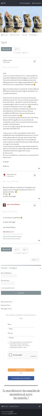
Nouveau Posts (5, 305)
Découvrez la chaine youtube (11, 238)
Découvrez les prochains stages (12, 236)
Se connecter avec (21, 378)
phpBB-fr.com (12, 414)
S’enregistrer (13, 268)
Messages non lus (6, 309)
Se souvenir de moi (8, 288)
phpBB (11, 412)
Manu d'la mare (11, 174)
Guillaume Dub (7, 60)
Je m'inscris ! (21, 370)
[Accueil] (7, 14)
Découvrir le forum (6, 302)
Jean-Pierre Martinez (13, 204)
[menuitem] (3, 3)
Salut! (4, 42)
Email (9, 324)
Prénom (10, 333)
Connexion (4, 268)
